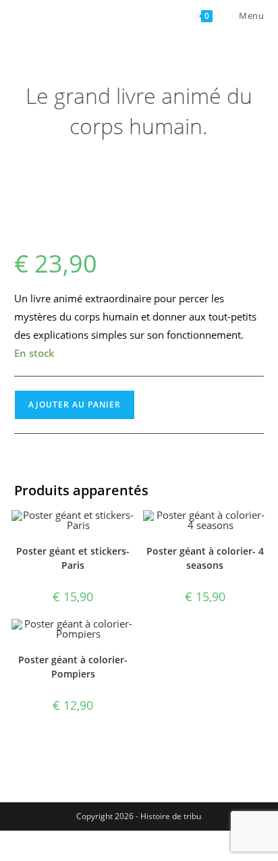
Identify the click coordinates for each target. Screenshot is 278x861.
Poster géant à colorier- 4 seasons (205, 558)
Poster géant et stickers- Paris (73, 558)
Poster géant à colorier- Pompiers (73, 666)
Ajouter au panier (74, 404)
